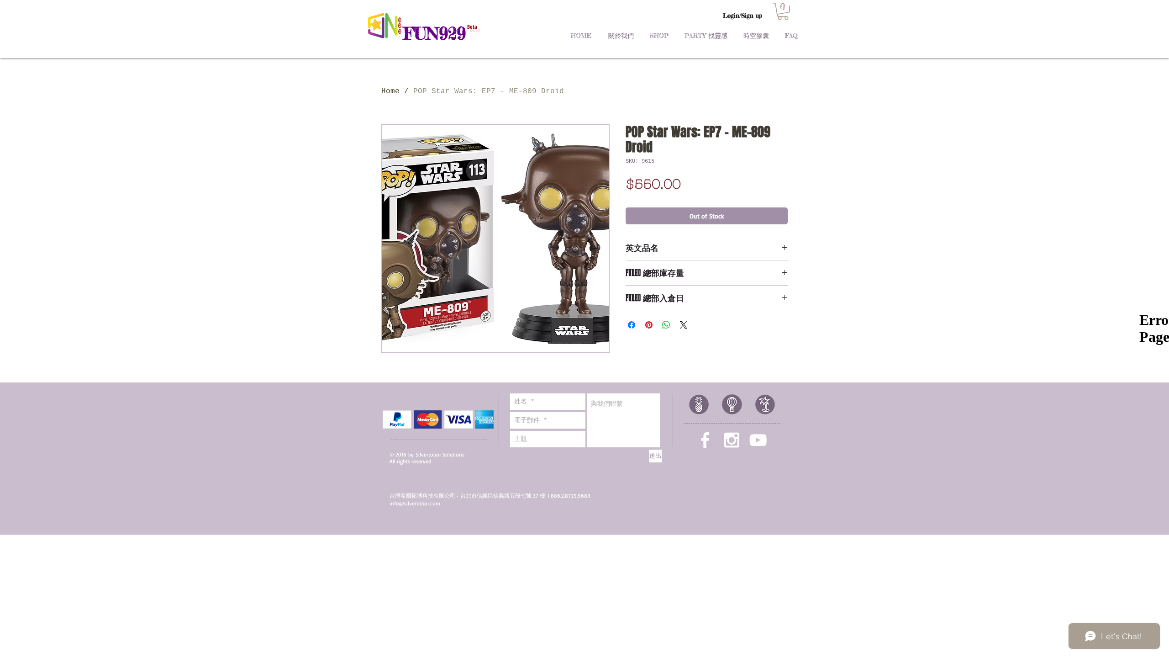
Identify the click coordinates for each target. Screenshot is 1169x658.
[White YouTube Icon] (758, 440)
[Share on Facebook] (631, 324)
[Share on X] (683, 324)
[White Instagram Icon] (731, 440)
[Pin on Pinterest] (648, 324)
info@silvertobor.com (415, 503)
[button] (783, 11)
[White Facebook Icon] (705, 440)
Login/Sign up (742, 15)
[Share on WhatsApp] (666, 324)
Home (390, 91)
